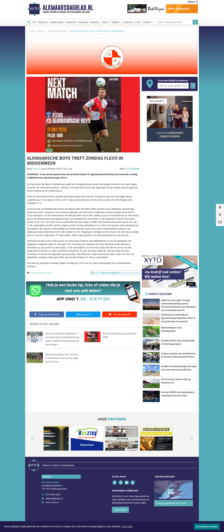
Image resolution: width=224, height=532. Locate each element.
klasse (42, 272)
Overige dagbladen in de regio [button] (171, 503)
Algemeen (43, 22)
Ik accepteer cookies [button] (207, 526)
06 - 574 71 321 (95, 299)
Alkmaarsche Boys (57, 31)
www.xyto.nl (52, 502)
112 (34, 22)
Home (32, 31)
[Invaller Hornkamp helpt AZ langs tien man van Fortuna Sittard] (151, 370)
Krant (137, 22)
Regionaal (83, 22)
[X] (121, 482)
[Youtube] (127, 482)
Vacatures (128, 22)
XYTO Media (132, 168)
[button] (28, 439)
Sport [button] (105, 22)
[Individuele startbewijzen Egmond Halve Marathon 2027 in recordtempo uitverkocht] (151, 319)
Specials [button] (95, 22)
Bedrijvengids (57, 22)
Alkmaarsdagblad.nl (68, 7)
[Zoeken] (195, 22)
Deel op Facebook (49, 314)
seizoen (34, 272)
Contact (147, 22)
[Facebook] (115, 482)
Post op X (84, 314)
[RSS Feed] (133, 482)
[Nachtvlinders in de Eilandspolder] (151, 332)
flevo (49, 272)
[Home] (28, 22)
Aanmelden (120, 509)
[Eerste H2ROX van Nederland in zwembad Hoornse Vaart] (151, 396)
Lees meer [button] (127, 526)
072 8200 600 (53, 494)
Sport (41, 31)
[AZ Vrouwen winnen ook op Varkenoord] (151, 383)
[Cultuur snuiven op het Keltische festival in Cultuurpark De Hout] (151, 357)
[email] (220, 222)
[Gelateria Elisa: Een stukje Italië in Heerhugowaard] (151, 345)
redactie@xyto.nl (54, 498)
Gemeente (71, 22)
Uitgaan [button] (115, 22)
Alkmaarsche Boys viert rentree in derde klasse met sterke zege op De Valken (61, 358)
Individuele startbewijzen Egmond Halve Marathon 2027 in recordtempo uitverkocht (178, 317)
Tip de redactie (122, 314)
